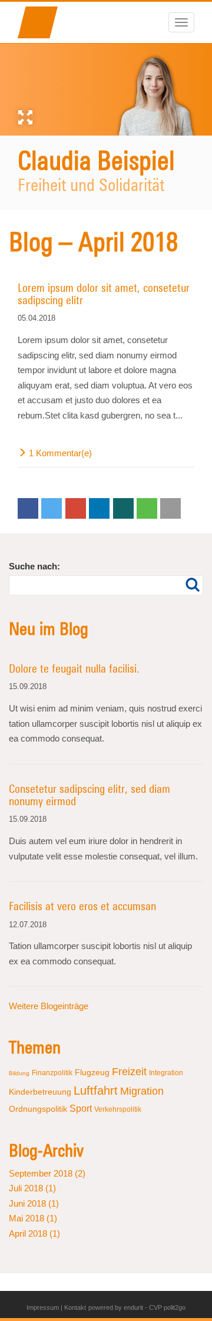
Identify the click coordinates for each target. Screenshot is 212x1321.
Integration (166, 1073)
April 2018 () (34, 1233)
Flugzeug (92, 1072)
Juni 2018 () (34, 1203)
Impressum (42, 1307)
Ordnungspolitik (38, 1109)
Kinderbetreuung (40, 1091)
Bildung (19, 1073)
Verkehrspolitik (117, 1109)
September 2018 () (47, 1173)
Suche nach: (34, 566)
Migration (142, 1091)
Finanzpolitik (52, 1073)
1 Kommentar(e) (60, 453)
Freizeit (129, 1072)
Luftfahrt (96, 1090)
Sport (80, 1108)
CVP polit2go (167, 1307)
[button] (28, 508)
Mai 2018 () (33, 1218)
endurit (133, 1307)
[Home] (42, 22)
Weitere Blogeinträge (48, 1006)
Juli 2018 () (32, 1188)
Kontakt (75, 1307)
